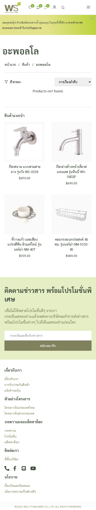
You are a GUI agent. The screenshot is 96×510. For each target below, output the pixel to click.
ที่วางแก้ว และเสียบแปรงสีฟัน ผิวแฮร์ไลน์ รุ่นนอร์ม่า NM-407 (25, 244)
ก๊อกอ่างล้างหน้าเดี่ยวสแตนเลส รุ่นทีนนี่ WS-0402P (71, 171)
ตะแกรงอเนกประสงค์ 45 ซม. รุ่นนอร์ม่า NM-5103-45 (71, 244)
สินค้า (26, 64)
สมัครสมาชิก (48, 346)
